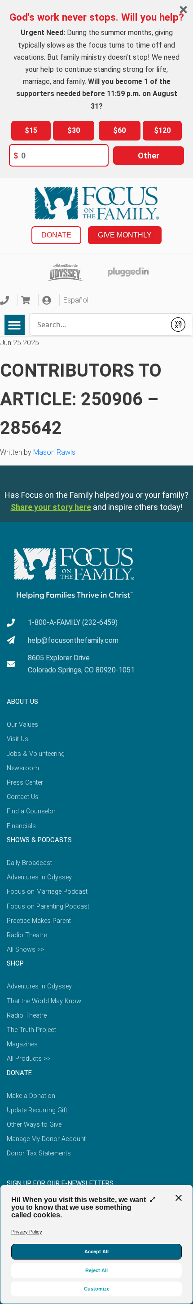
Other (148, 155)
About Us (22, 702)
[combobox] (98, 324)
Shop (15, 963)
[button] (14, 325)
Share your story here (51, 507)
